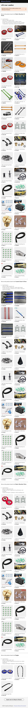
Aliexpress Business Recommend (20, 705)
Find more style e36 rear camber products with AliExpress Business (11, 9)
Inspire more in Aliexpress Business (14, 699)
